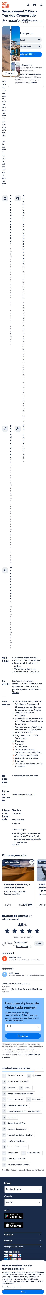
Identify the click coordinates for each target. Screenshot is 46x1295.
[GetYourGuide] (5, 5)
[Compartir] (41, 21)
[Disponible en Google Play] (13, 1216)
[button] (9, 20)
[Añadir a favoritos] (31, 862)
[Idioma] (34, 5)
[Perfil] (41, 5)
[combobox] (23, 946)
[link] (18, 883)
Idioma (7, 1183)
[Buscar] (28, 5)
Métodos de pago (12, 1252)
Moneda (8, 1196)
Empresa (8, 1241)
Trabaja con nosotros (13, 1247)
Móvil (6, 1210)
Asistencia (8, 1235)
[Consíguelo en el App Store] (13, 1225)
